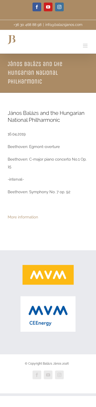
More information (23, 217)
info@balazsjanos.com (63, 25)
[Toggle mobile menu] (85, 45)
